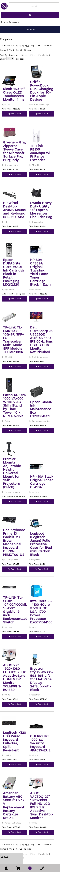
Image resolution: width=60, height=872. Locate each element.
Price (32, 55)
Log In (4, 856)
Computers (13, 22)
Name (24, 55)
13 (39, 45)
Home (4, 22)
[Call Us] (42, 868)
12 (35, 45)
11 (32, 45)
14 (43, 45)
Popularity (43, 55)
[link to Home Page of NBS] (4, 8)
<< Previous (6, 45)
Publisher (13, 55)
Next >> (48, 45)
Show (3, 59)
